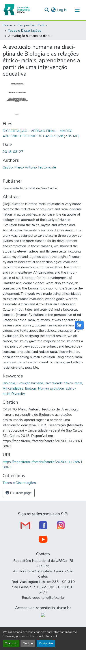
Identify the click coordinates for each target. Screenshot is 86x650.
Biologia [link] (9, 383)
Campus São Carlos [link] (32, 25)
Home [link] (7, 25)
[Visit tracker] (43, 614)
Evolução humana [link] (30, 383)
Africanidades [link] (13, 388)
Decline (28, 643)
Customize (46, 643)
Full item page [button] (20, 493)
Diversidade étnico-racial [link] (63, 383)
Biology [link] (30, 388)
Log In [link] (62, 9)
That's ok (11, 643)
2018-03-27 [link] (13, 151)
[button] (16, 9)
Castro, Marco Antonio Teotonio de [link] (29, 167)
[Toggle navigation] (77, 10)
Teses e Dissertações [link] (24, 30)
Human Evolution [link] (51, 388)
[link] (43, 133)
